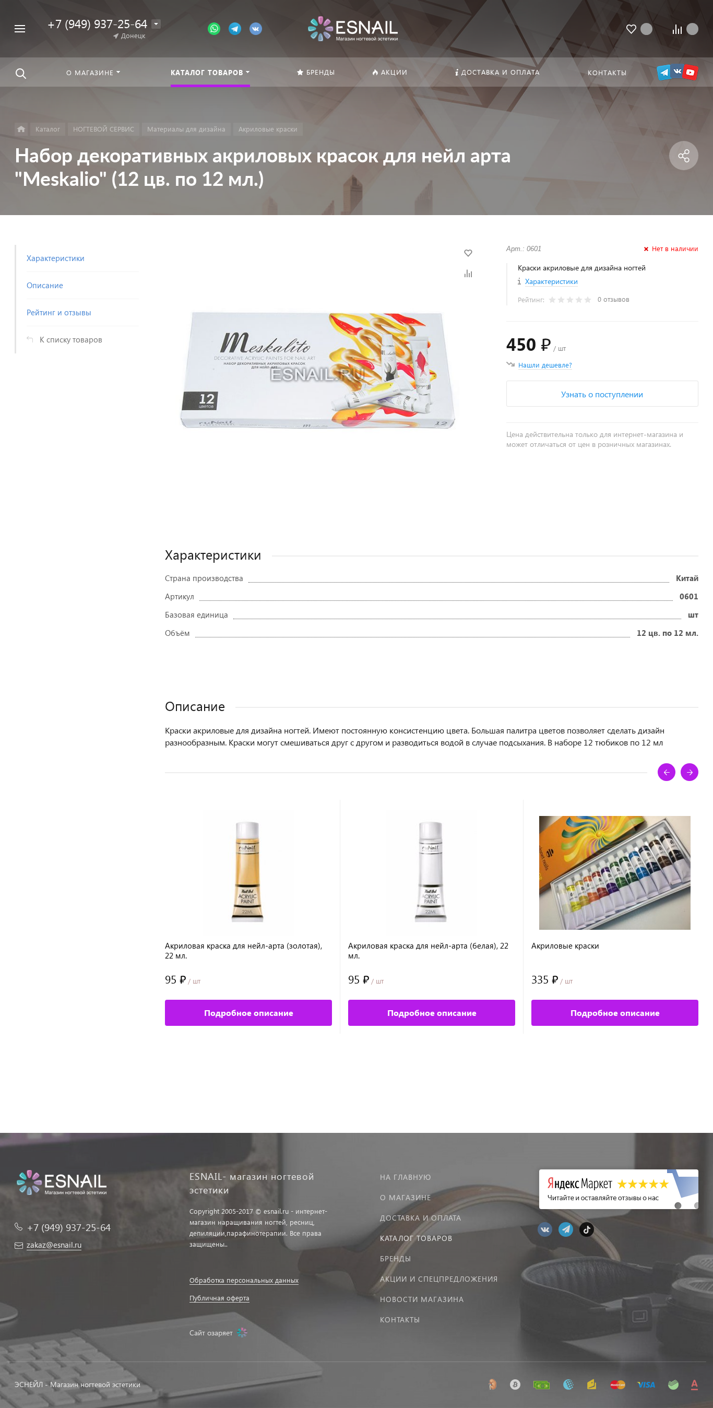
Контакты (400, 1319)
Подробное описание (248, 1012)
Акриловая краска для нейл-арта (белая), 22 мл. (428, 951)
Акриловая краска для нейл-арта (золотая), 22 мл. (243, 951)
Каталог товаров (416, 1238)
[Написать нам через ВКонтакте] (255, 28)
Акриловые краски (565, 946)
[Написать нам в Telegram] (239, 28)
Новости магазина (422, 1299)
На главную (405, 1177)
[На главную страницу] (352, 27)
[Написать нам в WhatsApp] (218, 28)
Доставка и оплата (420, 1218)
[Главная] (21, 129)
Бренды (395, 1258)
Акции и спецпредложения (439, 1279)
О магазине (405, 1197)
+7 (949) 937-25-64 (97, 23)
